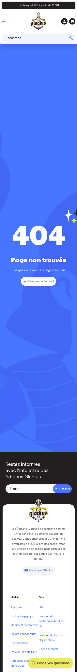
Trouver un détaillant (23, 652)
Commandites (19, 643)
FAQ (40, 607)
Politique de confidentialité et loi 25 (51, 621)
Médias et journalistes (24, 625)
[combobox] (38, 38)
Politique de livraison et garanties (51, 637)
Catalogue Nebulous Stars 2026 (23, 663)
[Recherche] (71, 38)
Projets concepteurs (23, 634)
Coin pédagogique (22, 616)
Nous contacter (48, 649)
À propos (16, 607)
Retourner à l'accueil (41, 281)
